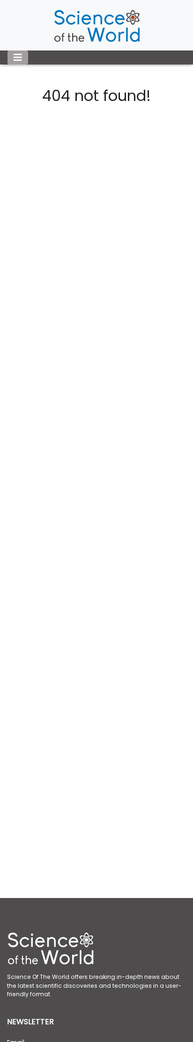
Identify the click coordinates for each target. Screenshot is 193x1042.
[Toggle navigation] (17, 57)
